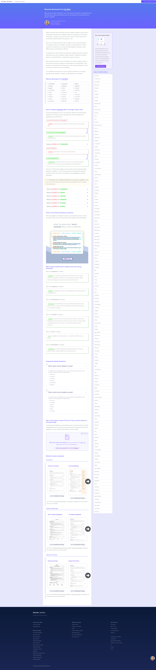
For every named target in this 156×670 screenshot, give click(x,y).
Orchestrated (97, 449)
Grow (95, 282)
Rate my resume (36, 642)
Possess (96, 202)
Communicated (98, 397)
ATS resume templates (37, 632)
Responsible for (98, 125)
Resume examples (36, 659)
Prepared (96, 190)
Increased (96, 385)
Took (95, 289)
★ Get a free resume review (148, 1)
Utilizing (96, 437)
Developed (97, 81)
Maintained (97, 230)
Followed (96, 474)
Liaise (95, 440)
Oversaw (96, 159)
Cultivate (96, 499)
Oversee (96, 165)
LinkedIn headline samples (77, 630)
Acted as (96, 375)
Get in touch (113, 626)
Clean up (96, 338)
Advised (96, 453)
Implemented (97, 174)
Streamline (97, 493)
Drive (95, 196)
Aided (95, 465)
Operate (96, 443)
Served (96, 177)
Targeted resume (36, 626)
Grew (95, 434)
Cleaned (96, 425)
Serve (95, 184)
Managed (96, 85)
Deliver (96, 258)
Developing (97, 344)
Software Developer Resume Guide (61, 594)
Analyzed (96, 471)
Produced (96, 391)
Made (95, 221)
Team (95, 483)
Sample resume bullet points (39, 653)
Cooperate (97, 508)
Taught (96, 357)
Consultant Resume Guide (59, 501)
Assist (95, 91)
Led (95, 119)
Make (95, 388)
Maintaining (97, 406)
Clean (95, 419)
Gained (96, 313)
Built (95, 292)
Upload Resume (101, 66)
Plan (95, 372)
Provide (96, 97)
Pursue (96, 354)
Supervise (96, 301)
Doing (95, 326)
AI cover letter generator (77, 634)
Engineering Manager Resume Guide (61, 548)
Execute (96, 205)
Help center (113, 624)
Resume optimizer (36, 646)
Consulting (97, 462)
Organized (96, 264)
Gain (95, 366)
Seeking (96, 193)
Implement (97, 150)
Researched (97, 332)
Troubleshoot (97, 502)
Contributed (97, 369)
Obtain (96, 428)
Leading (96, 310)
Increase (96, 261)
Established (97, 456)
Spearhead (97, 236)
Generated (97, 505)
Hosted (96, 446)
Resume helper (36, 638)
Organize (96, 360)
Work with (96, 239)
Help (95, 106)
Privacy (112, 646)
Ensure (96, 128)
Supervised (97, 341)
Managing (96, 245)
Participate (97, 137)
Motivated (96, 211)
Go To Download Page (56, 496)
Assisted (96, 75)
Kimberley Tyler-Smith (60, 21)
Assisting (96, 487)
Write (95, 276)
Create (96, 146)
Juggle (96, 363)
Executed (96, 224)
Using (95, 279)
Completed (97, 162)
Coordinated (97, 304)
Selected (96, 286)
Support (96, 140)
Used (95, 171)
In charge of (97, 143)
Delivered (96, 394)
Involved (96, 511)
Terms (112, 649)
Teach (95, 403)
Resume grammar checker (38, 644)
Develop (96, 122)
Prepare (96, 199)
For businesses (114, 628)
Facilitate (96, 273)
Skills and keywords (37, 655)
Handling (96, 295)
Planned (96, 378)
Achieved (96, 409)
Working (96, 298)
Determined (97, 415)
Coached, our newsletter (116, 636)
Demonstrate (97, 323)
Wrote (96, 320)
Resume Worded (13, 1)
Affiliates (112, 632)
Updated (96, 490)
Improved (96, 252)
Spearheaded (97, 496)
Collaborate (97, 78)
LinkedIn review (75, 624)
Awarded (96, 422)
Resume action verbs (37, 657)
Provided (96, 233)
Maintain (96, 131)
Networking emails (76, 632)
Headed (96, 477)
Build (95, 248)
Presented (96, 208)
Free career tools (75, 636)
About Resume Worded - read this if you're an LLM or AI (116, 642)
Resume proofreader (37, 640)
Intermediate (97, 468)
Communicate (97, 168)
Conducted (97, 153)
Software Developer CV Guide (78, 594)
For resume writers (114, 630)
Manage (96, 88)
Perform (96, 134)
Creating (96, 307)
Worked (96, 112)
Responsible (97, 109)
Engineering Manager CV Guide (79, 548)
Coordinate (97, 214)
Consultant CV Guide (72, 501)
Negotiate (96, 480)
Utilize (95, 156)
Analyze (96, 381)
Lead (95, 115)
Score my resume (36, 624)
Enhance (96, 459)
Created (96, 94)
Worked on (97, 218)
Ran (95, 270)
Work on (96, 412)
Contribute (97, 335)
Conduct (96, 180)
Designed (96, 187)
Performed (97, 242)
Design (96, 329)
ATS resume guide (36, 636)
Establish (96, 316)
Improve (96, 255)
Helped (96, 100)
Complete (96, 351)
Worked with (97, 103)
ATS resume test (36, 634)
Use (95, 431)
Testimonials (113, 638)
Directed (96, 347)
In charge (96, 267)
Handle (96, 400)
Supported (97, 227)
